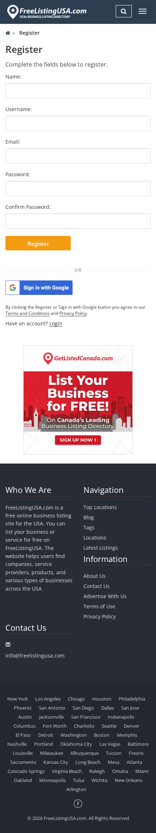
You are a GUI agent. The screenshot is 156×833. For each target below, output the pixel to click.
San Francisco (85, 717)
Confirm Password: (28, 206)
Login (55, 323)
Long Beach (87, 762)
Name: (13, 76)
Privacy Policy (73, 313)
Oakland (23, 780)
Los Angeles (48, 698)
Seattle (109, 726)
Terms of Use (99, 606)
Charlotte (84, 726)
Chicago (76, 698)
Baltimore (138, 744)
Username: (18, 109)
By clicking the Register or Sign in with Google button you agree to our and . (75, 310)
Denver (131, 726)
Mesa (113, 762)
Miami (142, 771)
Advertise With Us (105, 596)
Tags (89, 527)
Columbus (24, 726)
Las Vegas (109, 744)
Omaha (120, 771)
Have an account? (33, 323)
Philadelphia (132, 698)
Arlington (76, 789)
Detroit (45, 735)
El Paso (23, 735)
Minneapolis (52, 780)
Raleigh (97, 771)
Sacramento (23, 762)
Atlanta (134, 762)
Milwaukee (51, 753)
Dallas (107, 708)
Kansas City (56, 762)
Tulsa (78, 780)
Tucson (114, 753)
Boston (102, 735)
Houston (101, 698)
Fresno (136, 753)
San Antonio (52, 708)
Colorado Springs (26, 771)
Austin (25, 717)
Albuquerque (84, 753)
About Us (94, 575)
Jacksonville (51, 717)
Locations (94, 537)
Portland (43, 744)
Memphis (127, 735)
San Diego (83, 708)
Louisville (23, 753)
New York (17, 698)
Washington (74, 735)
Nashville (17, 744)
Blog (88, 517)
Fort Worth (55, 726)
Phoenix (23, 708)
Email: (12, 141)
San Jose (130, 708)
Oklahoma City (76, 744)
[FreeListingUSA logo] (46, 11)
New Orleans (128, 780)
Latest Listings (100, 547)
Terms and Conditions (27, 313)
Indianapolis (121, 717)
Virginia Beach (67, 771)
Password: (17, 174)
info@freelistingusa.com (35, 655)
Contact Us (96, 586)
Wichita (99, 780)
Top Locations (100, 507)
